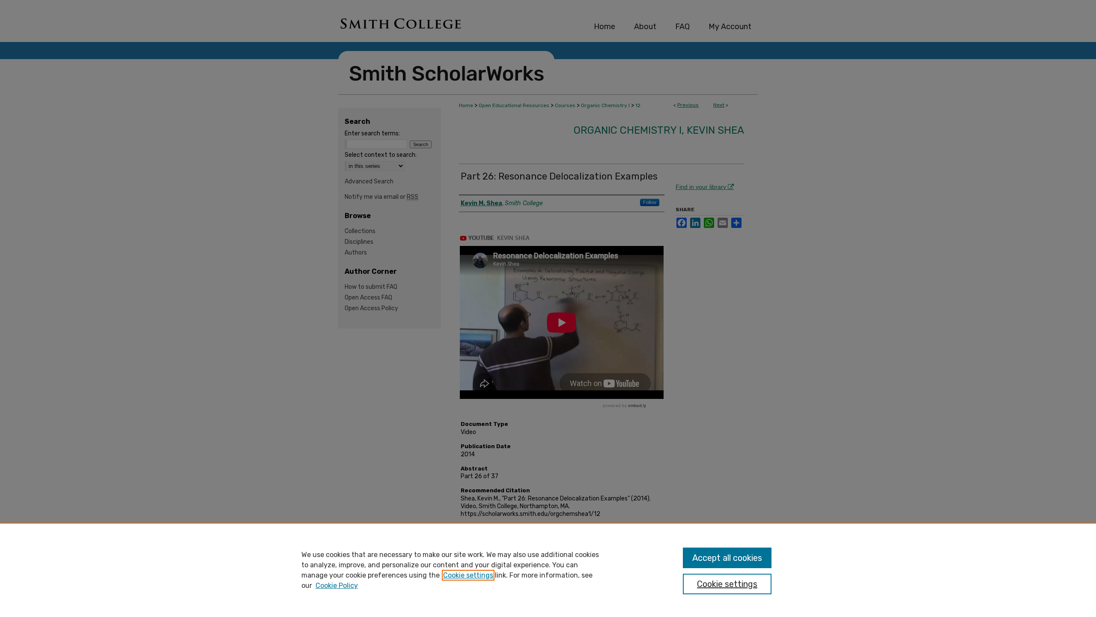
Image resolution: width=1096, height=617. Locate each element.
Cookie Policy (337, 585)
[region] (548, 570)
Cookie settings (468, 575)
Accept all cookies (727, 558)
